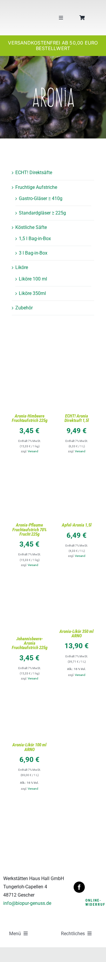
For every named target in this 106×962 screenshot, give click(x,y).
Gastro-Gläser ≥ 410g (40, 198)
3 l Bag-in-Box (33, 253)
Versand (33, 451)
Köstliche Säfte (31, 227)
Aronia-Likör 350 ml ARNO (76, 633)
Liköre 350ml (32, 293)
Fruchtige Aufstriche (36, 187)
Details (29, 389)
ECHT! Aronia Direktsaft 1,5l (76, 418)
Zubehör (24, 308)
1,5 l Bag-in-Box (35, 238)
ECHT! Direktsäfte (33, 172)
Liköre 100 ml (33, 279)
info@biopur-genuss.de (27, 903)
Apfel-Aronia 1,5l (77, 525)
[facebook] (79, 887)
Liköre (21, 267)
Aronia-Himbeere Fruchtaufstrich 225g (29, 418)
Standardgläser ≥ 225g (42, 213)
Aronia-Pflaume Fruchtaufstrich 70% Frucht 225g (29, 529)
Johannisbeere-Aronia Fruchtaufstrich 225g (29, 643)
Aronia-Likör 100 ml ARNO (29, 747)
